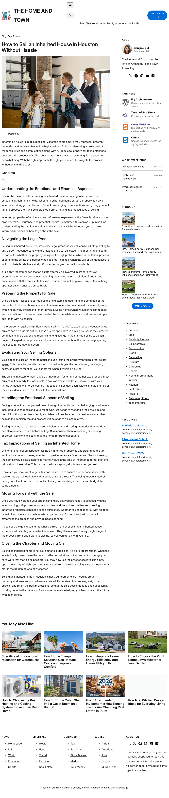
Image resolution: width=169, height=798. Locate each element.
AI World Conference (134, 425)
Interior (133, 380)
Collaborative (137, 343)
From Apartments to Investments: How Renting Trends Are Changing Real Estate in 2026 (105, 706)
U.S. (10, 749)
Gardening (135, 366)
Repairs (133, 393)
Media (74, 761)
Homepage (15, 743)
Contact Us (103, 23)
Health (43, 743)
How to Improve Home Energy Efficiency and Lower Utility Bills (140, 273)
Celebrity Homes (139, 339)
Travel (43, 755)
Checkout (91, 23)
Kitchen (133, 384)
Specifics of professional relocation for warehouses (142, 228)
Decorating (135, 357)
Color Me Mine (140, 124)
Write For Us (132, 23)
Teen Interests (137, 402)
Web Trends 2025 (133, 453)
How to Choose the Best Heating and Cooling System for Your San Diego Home (21, 706)
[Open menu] (70, 5)
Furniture (134, 362)
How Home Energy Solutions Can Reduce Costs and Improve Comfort (142, 250)
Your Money (77, 767)
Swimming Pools (139, 398)
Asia (104, 755)
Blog (4, 36)
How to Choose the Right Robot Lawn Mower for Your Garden (140, 296)
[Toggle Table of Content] (4, 181)
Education (14, 761)
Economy (76, 749)
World (11, 755)
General (133, 371)
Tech (73, 743)
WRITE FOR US (157, 15)
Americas (107, 749)
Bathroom (134, 330)
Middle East (108, 767)
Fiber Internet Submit (135, 439)
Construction (136, 348)
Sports (12, 767)
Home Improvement (141, 375)
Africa (105, 743)
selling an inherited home (50, 196)
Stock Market (78, 755)
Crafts (132, 352)
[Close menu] (70, 15)
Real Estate (14, 36)
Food (42, 749)
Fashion (44, 761)
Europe (105, 761)
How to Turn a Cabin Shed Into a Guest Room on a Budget (63, 704)
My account (117, 23)
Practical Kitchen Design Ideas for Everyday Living (146, 702)
